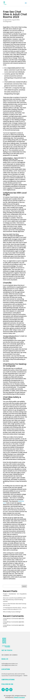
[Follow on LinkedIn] (7, 689)
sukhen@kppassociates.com (10, 663)
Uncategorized (7, 21)
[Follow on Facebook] (3, 689)
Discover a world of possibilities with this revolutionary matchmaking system (14, 599)
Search (24, 586)
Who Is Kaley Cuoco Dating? (12, 612)
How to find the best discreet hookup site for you (14, 604)
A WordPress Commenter (11, 618)
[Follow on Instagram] (10, 689)
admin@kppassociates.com (9, 665)
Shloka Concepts (19, 697)
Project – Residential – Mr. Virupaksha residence (14, 594)
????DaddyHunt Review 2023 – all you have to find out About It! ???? (14, 608)
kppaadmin (8, 20)
